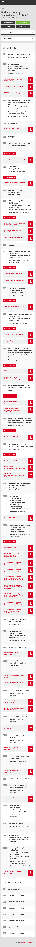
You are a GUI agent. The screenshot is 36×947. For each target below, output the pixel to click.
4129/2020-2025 (10, 365)
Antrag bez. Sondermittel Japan (13, 683)
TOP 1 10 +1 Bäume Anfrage (12, 93)
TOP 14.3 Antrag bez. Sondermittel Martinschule (14, 727)
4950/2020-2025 (10, 328)
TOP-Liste (8, 26)
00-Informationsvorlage (11, 436)
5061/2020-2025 (10, 153)
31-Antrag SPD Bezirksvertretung (14, 306)
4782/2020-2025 (10, 454)
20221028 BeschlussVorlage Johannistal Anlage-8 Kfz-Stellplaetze (12, 611)
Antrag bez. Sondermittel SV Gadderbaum (12, 771)
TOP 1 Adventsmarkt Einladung (13, 86)
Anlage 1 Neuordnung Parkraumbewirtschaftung (12, 378)
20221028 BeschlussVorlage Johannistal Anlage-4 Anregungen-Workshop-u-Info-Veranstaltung (14, 578)
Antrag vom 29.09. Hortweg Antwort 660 (12, 872)
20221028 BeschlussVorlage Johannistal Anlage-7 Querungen (14, 603)
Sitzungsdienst (26, 942)
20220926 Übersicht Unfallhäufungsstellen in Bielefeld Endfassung (14, 475)
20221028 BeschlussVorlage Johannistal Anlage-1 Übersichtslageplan (12, 555)
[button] (30, 80)
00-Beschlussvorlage (10, 371)
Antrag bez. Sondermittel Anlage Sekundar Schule (14, 708)
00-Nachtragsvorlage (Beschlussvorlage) (10, 402)
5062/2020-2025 (10, 177)
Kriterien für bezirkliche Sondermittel (11, 653)
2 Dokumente (7, 39)
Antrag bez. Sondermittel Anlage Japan (14, 676)
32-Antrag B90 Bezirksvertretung (14, 280)
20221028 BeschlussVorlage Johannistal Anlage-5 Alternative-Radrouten (14, 587)
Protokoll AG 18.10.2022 (11, 517)
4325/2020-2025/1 (11, 396)
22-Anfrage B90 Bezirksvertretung (14, 237)
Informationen (8, 22)
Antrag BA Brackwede (10, 798)
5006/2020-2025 (10, 541)
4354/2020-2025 (10, 431)
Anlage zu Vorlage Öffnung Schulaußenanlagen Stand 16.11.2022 (12, 410)
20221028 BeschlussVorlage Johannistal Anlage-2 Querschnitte (14, 563)
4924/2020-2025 (10, 268)
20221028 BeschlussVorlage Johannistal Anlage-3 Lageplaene (14, 570)
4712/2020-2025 (10, 217)
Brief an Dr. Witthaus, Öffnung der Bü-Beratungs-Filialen (14, 223)
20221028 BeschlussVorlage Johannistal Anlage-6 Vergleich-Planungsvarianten (13, 595)
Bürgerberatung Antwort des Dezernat (13, 231)
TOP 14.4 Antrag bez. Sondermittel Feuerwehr (14, 748)
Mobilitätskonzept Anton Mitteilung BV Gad (11, 129)
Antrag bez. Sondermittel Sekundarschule (11, 701)
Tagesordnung (23, 22)
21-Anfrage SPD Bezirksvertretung (14, 159)
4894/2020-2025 (10, 301)
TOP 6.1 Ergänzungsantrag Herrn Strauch (14, 274)
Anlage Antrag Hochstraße (12, 341)
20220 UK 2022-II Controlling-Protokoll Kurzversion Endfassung (14, 467)
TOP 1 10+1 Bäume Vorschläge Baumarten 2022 (13, 79)
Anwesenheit (23, 26)
